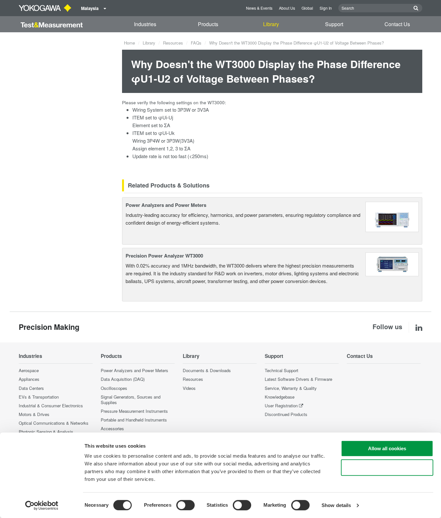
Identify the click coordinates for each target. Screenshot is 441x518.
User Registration (281, 405)
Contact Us (397, 24)
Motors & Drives (34, 414)
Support (334, 24)
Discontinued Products (286, 414)
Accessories (112, 428)
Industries (145, 24)
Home (129, 43)
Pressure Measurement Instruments (134, 411)
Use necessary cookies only (387, 467)
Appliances (29, 379)
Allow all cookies (387, 448)
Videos (189, 388)
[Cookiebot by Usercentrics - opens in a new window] (42, 505)
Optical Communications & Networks (53, 423)
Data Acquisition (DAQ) (123, 379)
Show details (336, 505)
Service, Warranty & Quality (291, 388)
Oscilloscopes (114, 388)
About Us (287, 8)
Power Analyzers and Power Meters (166, 204)
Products (208, 24)
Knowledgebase (279, 397)
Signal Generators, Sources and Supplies (130, 399)
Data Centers (31, 388)
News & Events (259, 8)
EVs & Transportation (39, 397)
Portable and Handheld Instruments (134, 420)
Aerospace (29, 370)
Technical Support (281, 370)
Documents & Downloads (207, 370)
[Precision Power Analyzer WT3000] (392, 263)
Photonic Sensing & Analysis (46, 432)
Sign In (326, 8)
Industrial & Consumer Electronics (51, 405)
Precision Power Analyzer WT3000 (164, 255)
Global (307, 8)
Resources (173, 43)
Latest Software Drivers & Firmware (298, 379)
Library (271, 24)
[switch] (185, 505)
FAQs (196, 43)
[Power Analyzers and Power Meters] (392, 216)
